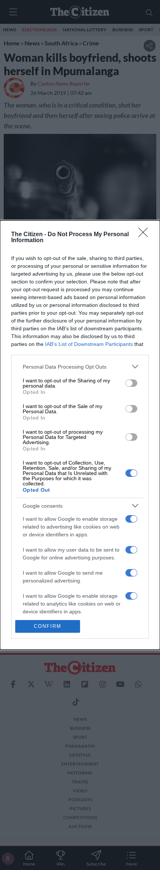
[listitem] (80, 366)
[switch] (131, 383)
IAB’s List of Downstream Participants (89, 344)
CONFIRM (47, 626)
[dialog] (80, 435)
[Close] (145, 235)
